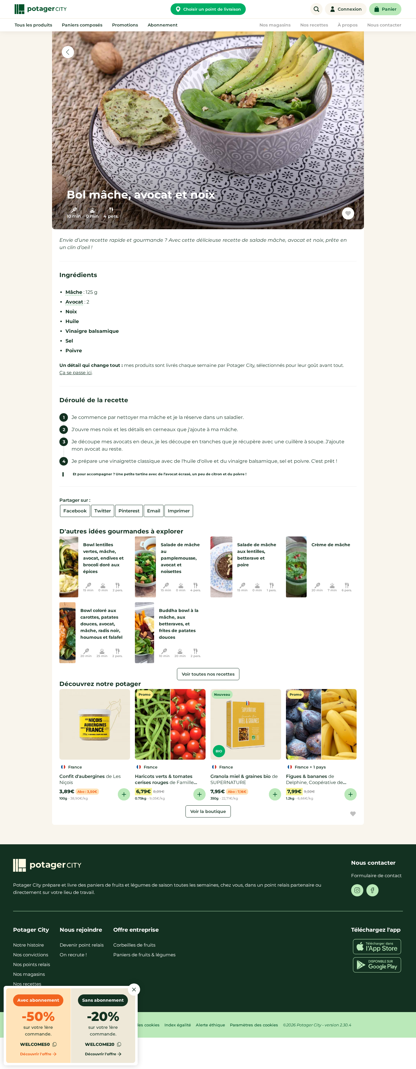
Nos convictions (30, 955)
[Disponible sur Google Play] (377, 964)
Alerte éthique (210, 1024)
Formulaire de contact (376, 875)
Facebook (75, 511)
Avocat (74, 302)
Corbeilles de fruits (134, 945)
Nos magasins (29, 974)
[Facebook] (372, 890)
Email (153, 511)
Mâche (73, 292)
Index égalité (177, 1024)
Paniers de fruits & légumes (144, 955)
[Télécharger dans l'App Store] (377, 946)
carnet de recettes (320, 215)
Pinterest (128, 511)
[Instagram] (357, 890)
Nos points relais (31, 964)
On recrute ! (73, 955)
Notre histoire (28, 945)
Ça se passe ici (75, 372)
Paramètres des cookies (254, 1024)
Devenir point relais (82, 945)
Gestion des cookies (139, 1024)
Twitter (102, 511)
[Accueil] (40, 9)
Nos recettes (27, 984)
